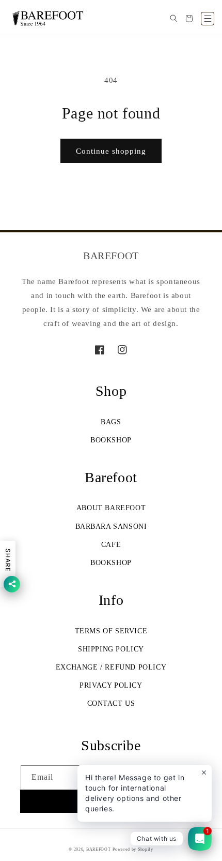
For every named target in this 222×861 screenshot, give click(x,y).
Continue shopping (111, 151)
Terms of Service (111, 631)
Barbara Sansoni (111, 526)
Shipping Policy (111, 649)
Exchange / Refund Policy (111, 667)
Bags (111, 422)
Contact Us (111, 703)
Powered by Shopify (133, 849)
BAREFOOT (98, 849)
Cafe (111, 544)
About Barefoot (111, 508)
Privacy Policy (111, 685)
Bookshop (111, 440)
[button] (173, 18)
